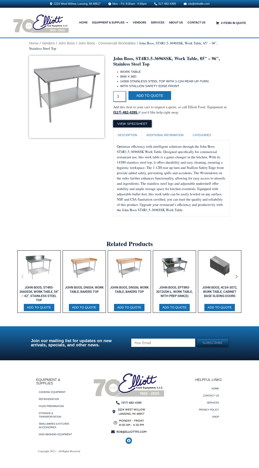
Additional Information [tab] (165, 135)
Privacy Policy (209, 409)
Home (83, 22)
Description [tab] (127, 135)
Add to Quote (149, 95)
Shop (215, 416)
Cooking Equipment (52, 392)
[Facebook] (129, 441)
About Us (176, 22)
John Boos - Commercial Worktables (107, 43)
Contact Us (196, 22)
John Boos (66, 43)
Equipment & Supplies (108, 22)
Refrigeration (49, 399)
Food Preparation (51, 406)
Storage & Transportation (50, 415)
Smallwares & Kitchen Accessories (54, 425)
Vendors (139, 22)
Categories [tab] (202, 135)
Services (157, 22)
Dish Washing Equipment (55, 434)
